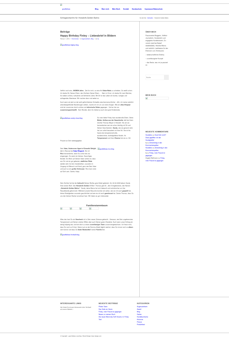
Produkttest (141, 324)
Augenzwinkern (86, 39)
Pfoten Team (103, 306)
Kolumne (140, 319)
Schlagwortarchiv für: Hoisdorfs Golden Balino (79, 17)
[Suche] (166, 9)
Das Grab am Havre (105, 309)
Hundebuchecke (142, 317)
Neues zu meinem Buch (107, 314)
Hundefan (149, 135)
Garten (139, 314)
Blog (92, 39)
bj (98, 39)
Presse (139, 322)
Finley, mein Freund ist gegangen (110, 311)
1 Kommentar (75, 39)
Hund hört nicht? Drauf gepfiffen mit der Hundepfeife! (156, 137)
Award (139, 309)
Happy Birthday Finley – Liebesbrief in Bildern (88, 35)
